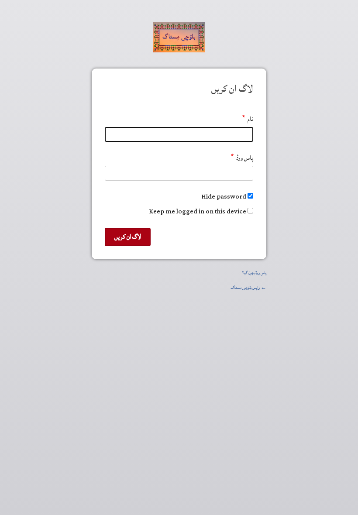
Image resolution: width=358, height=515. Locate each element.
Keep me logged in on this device (197, 211)
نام (250, 119)
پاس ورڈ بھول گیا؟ (254, 273)
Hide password (223, 196)
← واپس (248, 288)
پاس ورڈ (244, 157)
